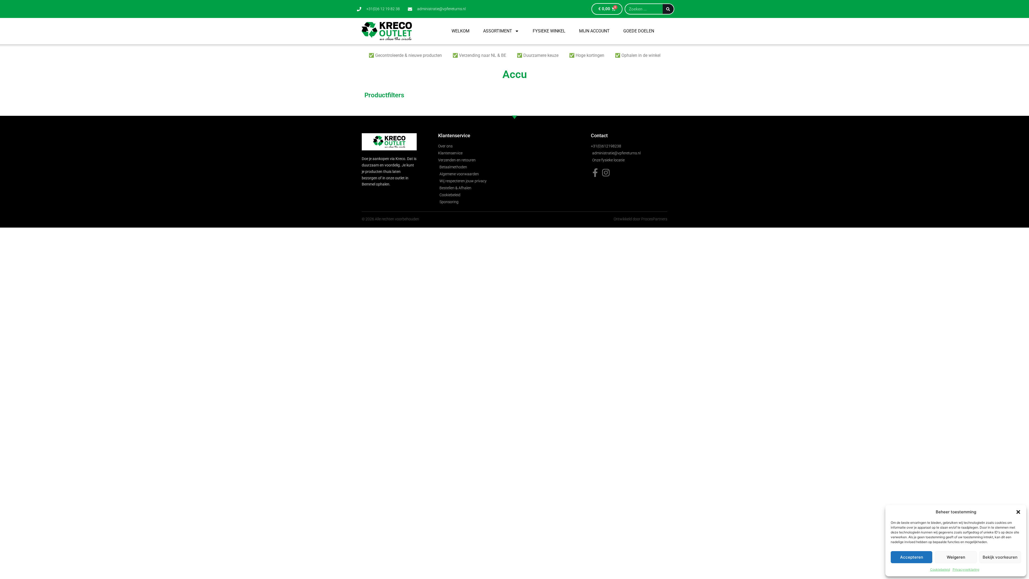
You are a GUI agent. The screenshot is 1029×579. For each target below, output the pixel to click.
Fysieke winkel (549, 31)
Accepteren (911, 557)
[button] (1018, 512)
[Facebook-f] (595, 172)
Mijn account (594, 31)
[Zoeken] (668, 9)
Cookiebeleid (940, 569)
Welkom (460, 31)
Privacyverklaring (966, 569)
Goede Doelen (638, 31)
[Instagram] (606, 172)
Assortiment (497, 31)
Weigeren (956, 557)
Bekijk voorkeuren (1000, 557)
